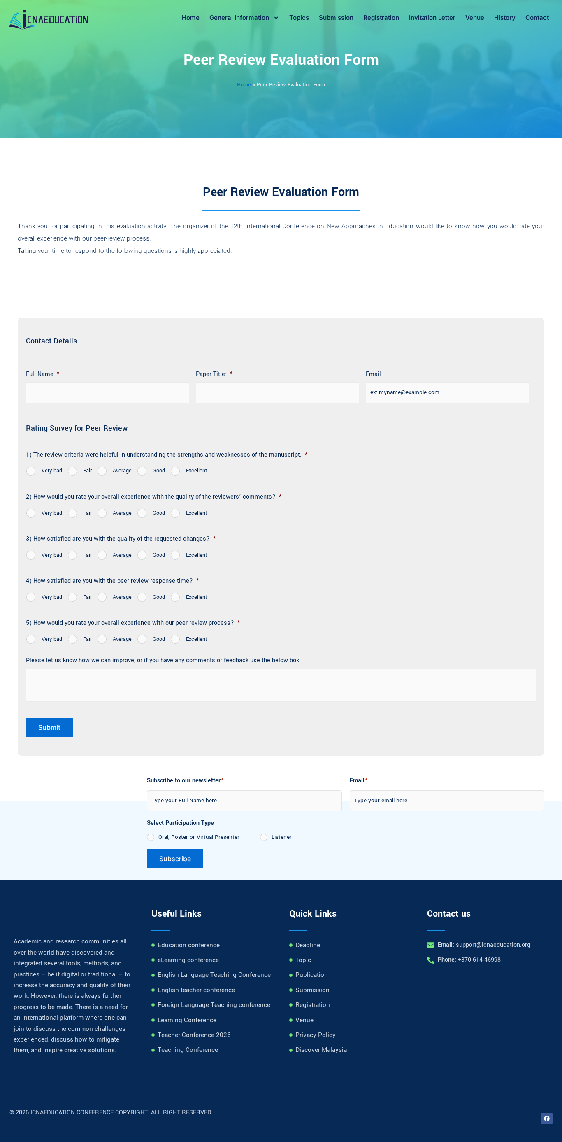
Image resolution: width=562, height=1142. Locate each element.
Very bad (52, 470)
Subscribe (175, 859)
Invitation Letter (432, 17)
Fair (87, 470)
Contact (537, 17)
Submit (49, 727)
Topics (299, 17)
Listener (282, 837)
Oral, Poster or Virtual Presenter (198, 837)
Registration (381, 17)
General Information (239, 17)
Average (122, 470)
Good (159, 470)
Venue (474, 17)
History (505, 17)
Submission (336, 17)
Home (191, 17)
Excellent (196, 470)
